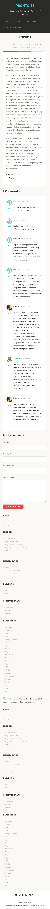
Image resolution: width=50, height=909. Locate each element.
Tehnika (7, 682)
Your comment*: (9, 477)
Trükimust (30, 22)
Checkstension (9, 539)
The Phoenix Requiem (12, 574)
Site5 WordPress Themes (20, 905)
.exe (6, 591)
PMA (6, 551)
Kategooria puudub (16, 47)
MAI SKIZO (8, 655)
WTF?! (6, 691)
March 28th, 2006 (25, 398)
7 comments (34, 47)
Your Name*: (7, 442)
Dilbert (6, 568)
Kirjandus (7, 646)
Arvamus (7, 630)
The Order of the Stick (12, 571)
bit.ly (6, 522)
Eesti (6, 637)
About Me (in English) (11, 27)
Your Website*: (8, 465)
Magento (7, 652)
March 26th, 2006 (23, 201)
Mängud (7, 658)
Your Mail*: (7, 454)
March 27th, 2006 (26, 238)
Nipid (6, 664)
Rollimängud (9, 676)
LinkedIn (7, 611)
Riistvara (7, 673)
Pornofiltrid (24, 36)
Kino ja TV (8, 643)
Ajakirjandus (8, 627)
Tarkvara (7, 679)
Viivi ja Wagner (9, 577)
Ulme (6, 688)
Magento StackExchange (13, 545)
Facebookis (8, 608)
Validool (16, 238)
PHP (6, 667)
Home (5, 22)
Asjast (16, 22)
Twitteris (7, 614)
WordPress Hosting (38, 905)
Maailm (7, 649)
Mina (6, 661)
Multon (6, 594)
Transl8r (7, 554)
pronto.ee (25, 5)
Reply (9, 208)
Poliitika (7, 670)
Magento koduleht (11, 542)
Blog (6, 634)
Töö (5, 685)
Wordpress (8, 525)
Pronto (16, 306)
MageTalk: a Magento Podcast (15, 548)
